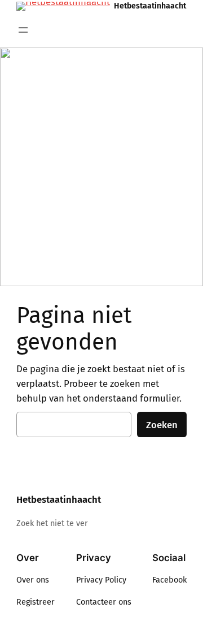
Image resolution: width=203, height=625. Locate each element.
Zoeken (162, 424)
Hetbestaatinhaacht (150, 6)
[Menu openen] (23, 30)
